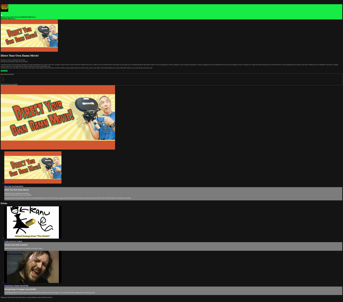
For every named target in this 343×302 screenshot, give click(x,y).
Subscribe (4, 71)
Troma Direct (11, 297)
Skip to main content (6, 1)
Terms (20, 297)
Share (9, 71)
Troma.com (4, 297)
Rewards (18, 17)
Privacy (24, 297)
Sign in (33, 17)
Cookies (29, 297)
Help (16, 297)
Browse (3, 17)
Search (8, 17)
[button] (1, 15)
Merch (13, 17)
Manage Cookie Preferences (40, 297)
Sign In (13, 18)
